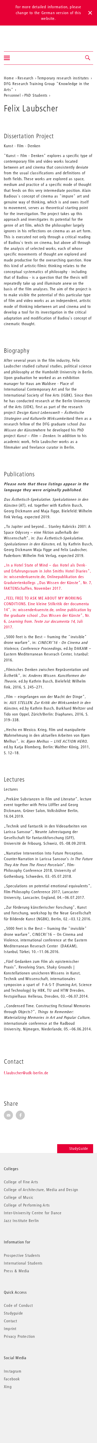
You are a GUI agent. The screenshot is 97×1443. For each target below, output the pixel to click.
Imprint (10, 1328)
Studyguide (13, 1313)
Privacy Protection (19, 1336)
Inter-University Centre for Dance (33, 1212)
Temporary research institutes (63, 77)
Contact (10, 1320)
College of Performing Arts (27, 1205)
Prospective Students (22, 1255)
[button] (88, 58)
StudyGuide (78, 1148)
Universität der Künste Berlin (24, 35)
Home (9, 77)
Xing (8, 1386)
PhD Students (36, 95)
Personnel (12, 95)
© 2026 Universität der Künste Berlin (31, 1408)
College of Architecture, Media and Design (41, 1189)
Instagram (12, 1371)
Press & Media (16, 1270)
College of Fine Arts (21, 1181)
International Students (23, 1263)
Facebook (12, 1378)
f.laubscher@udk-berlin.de (26, 1072)
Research (26, 77)
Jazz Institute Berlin (21, 1220)
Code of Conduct (18, 1305)
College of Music (18, 1197)
